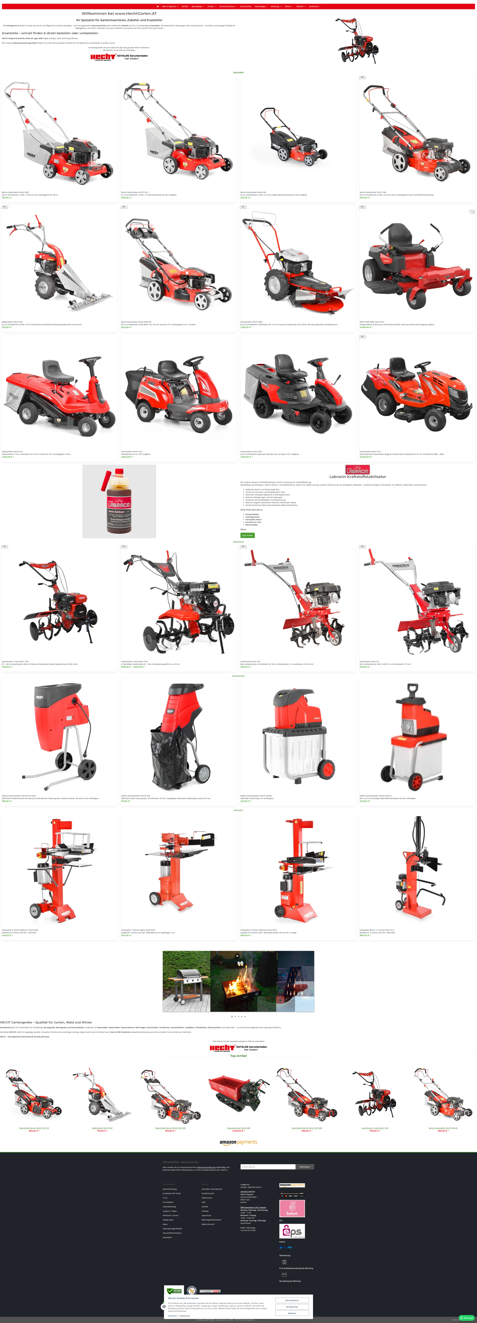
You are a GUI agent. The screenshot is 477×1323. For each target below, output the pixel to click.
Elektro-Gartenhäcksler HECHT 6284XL (256, 796)
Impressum (172, 1316)
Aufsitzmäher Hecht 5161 (12, 451)
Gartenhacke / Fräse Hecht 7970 (134, 661)
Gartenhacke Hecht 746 (250, 661)
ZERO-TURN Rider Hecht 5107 (372, 322)
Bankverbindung (170, 1189)
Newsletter (167, 1237)
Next (471, 1099)
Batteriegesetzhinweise (211, 1220)
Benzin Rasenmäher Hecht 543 (253, 192)
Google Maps (168, 1220)
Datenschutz (185, 1316)
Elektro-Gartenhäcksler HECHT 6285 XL (376, 796)
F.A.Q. (165, 1198)
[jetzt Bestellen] (119, 501)
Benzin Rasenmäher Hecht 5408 (15, 192)
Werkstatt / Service (170, 1215)
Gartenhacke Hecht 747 (369, 661)
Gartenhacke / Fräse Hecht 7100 (15, 661)
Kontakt (205, 1206)
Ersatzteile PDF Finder (172, 1193)
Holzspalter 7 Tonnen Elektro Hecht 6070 (138, 930)
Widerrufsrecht (208, 1224)
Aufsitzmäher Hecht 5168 (250, 451)
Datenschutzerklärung (206, 1167)
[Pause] (237, 955)
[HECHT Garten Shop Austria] (157, 6)
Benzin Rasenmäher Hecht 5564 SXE (136, 322)
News (165, 1224)
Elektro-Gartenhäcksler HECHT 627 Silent (19, 796)
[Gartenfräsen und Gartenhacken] (358, 41)
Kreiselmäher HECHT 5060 (251, 322)
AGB (203, 1202)
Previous (6, 1099)
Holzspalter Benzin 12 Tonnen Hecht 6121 (377, 930)
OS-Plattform (168, 1202)
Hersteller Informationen (212, 1189)
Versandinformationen (172, 1233)
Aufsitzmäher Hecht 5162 (131, 451)
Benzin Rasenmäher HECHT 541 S (135, 192)
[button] (59, 139)
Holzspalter (238, 810)
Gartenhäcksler (238, 676)
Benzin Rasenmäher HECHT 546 (373, 192)
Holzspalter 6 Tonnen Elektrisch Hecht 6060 (20, 930)
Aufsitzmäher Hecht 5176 (370, 451)
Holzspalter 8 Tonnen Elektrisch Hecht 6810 (258, 930)
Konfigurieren (292, 1307)
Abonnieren (305, 1167)
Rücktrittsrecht (208, 1193)
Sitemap (205, 1211)
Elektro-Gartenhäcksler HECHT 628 (135, 796)
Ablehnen (292, 1313)
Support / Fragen (170, 1211)
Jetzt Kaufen (247, 535)
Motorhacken (238, 541)
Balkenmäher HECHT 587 (12, 322)
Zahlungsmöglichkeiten (172, 1228)
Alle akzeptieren (292, 1300)
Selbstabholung (169, 1206)
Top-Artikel (238, 1056)
